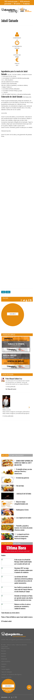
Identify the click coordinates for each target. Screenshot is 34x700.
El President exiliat (6, 621)
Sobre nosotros (5, 661)
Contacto (3, 664)
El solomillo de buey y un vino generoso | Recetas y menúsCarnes (23, 471)
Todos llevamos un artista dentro (10, 613)
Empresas (4, 659)
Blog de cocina (5, 648)
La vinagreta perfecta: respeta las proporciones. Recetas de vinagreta (21, 536)
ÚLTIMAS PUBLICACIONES (17, 455)
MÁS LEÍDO (5, 455)
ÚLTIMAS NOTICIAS (7, 543)
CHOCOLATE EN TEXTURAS (23, 494)
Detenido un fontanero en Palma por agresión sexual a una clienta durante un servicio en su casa (23, 598)
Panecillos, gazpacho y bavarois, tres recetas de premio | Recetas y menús (23, 528)
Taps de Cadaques (6, 672)
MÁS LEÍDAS (17, 543)
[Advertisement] (17, 215)
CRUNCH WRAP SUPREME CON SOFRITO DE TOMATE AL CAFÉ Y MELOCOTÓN (23, 463)
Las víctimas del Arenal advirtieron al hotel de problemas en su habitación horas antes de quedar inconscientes (23, 579)
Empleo (3, 666)
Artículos (3, 653)
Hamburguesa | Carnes (22, 510)
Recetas (3, 651)
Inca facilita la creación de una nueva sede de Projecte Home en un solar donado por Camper (23, 589)
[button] (3, 406)
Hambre (3, 555)
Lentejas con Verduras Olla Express (11, 674)
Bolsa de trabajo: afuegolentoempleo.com (21, 503)
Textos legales (5, 669)
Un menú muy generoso (22, 478)
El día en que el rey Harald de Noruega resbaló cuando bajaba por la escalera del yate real (23, 562)
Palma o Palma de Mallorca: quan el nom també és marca (17, 617)
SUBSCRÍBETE (13, 314)
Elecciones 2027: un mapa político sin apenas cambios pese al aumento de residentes (23, 570)
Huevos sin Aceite (6, 677)
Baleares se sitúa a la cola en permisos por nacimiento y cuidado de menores (22, 606)
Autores (3, 656)
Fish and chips (20, 486)
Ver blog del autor (11, 389)
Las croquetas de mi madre (23, 518)
